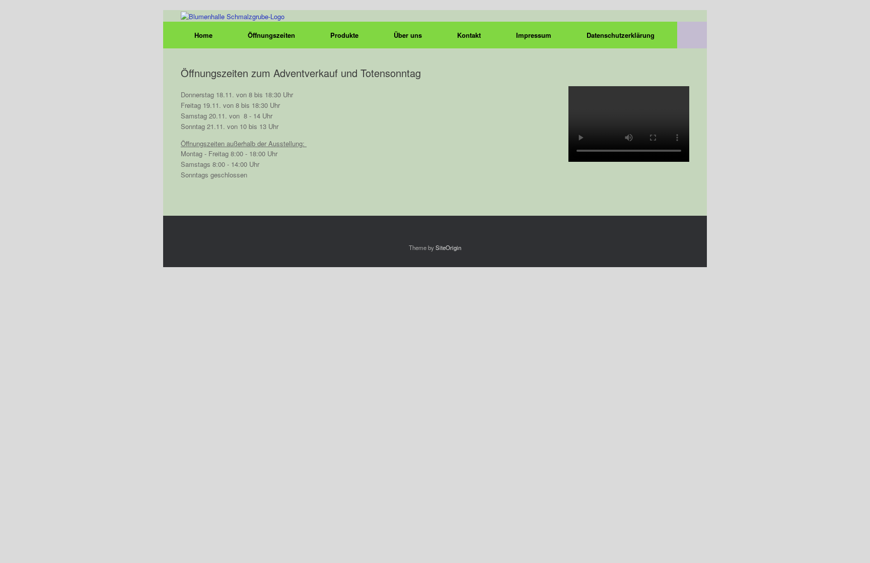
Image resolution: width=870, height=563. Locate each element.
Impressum (533, 35)
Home (203, 35)
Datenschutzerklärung (621, 35)
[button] (692, 35)
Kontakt (469, 35)
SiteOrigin (448, 247)
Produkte (344, 35)
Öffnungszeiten (271, 35)
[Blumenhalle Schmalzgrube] (232, 16)
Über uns (408, 35)
